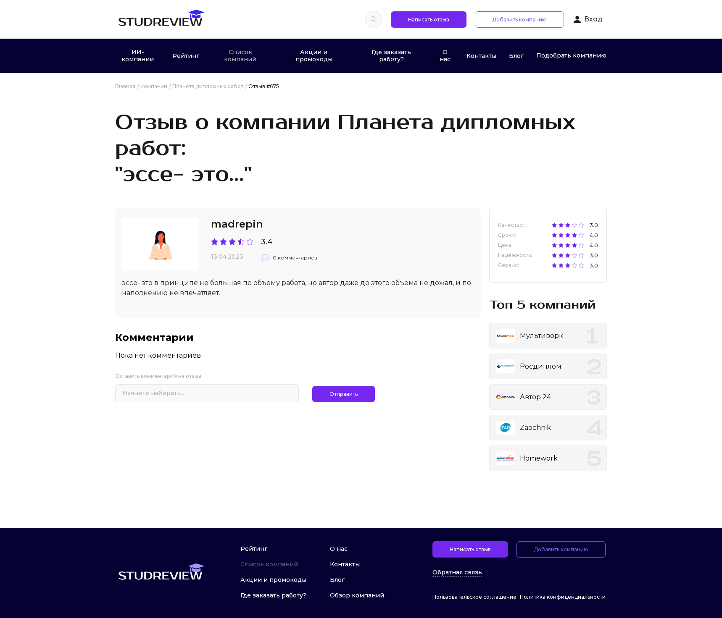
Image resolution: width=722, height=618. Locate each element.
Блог (516, 56)
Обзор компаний (357, 595)
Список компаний (240, 55)
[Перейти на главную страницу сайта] (161, 19)
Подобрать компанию (571, 55)
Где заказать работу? (391, 55)
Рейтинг (185, 56)
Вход (593, 19)
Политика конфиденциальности (563, 597)
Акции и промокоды (313, 55)
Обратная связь (457, 572)
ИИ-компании (137, 55)
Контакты (481, 56)
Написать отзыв (428, 19)
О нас (445, 55)
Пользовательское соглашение (474, 597)
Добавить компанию (519, 19)
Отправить (343, 394)
